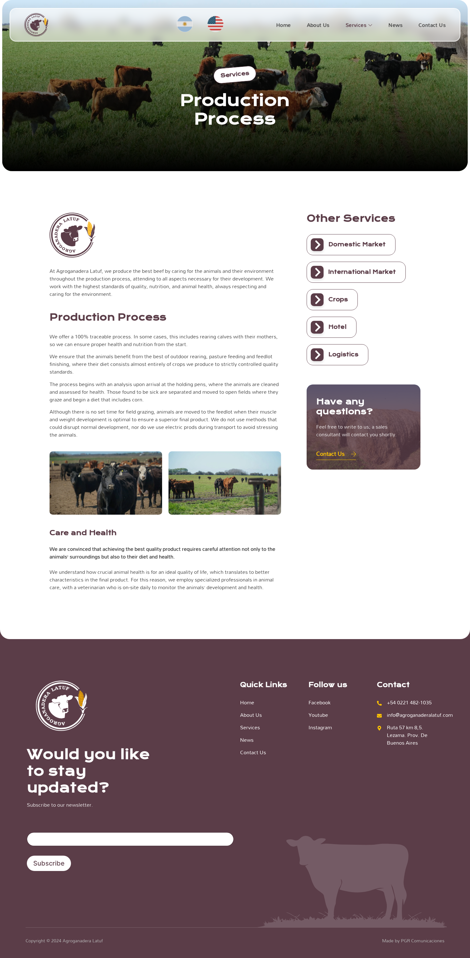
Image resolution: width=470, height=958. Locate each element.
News (395, 25)
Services (356, 25)
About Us (318, 25)
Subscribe (49, 863)
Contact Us (432, 25)
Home (283, 25)
